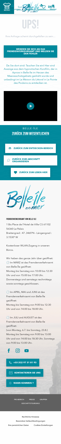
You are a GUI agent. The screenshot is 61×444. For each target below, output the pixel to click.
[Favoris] (44, 7)
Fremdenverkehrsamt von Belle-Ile (21, 219)
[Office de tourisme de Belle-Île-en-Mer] (25, 197)
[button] (51, 6)
